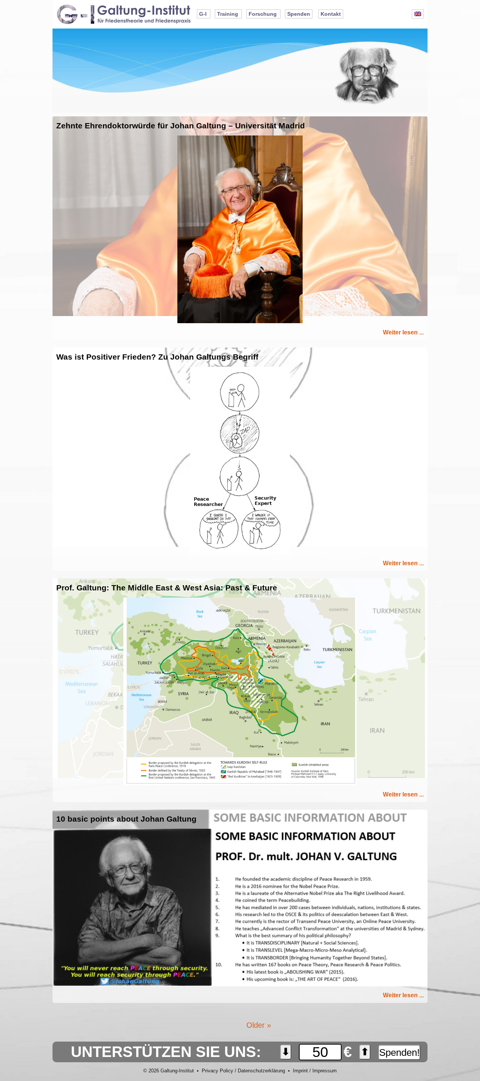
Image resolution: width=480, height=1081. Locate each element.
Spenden (298, 14)
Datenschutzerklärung (261, 1070)
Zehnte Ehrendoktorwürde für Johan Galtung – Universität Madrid (180, 125)
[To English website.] (418, 14)
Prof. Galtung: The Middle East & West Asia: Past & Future (166, 587)
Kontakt (331, 14)
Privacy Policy (217, 1070)
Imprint (300, 1070)
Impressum (324, 1070)
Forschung (263, 14)
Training (227, 14)
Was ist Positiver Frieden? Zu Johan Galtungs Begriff (157, 356)
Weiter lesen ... (403, 332)
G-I (203, 14)
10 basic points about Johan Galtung (126, 819)
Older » (258, 1025)
